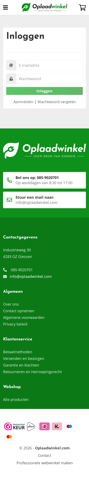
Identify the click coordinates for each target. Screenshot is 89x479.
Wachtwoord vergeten (56, 101)
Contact (44, 455)
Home (44, 7)
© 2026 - (44, 447)
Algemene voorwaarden (23, 317)
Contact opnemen (18, 310)
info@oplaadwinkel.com (31, 276)
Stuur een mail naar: (37, 200)
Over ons (11, 304)
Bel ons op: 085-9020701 (44, 180)
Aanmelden (23, 101)
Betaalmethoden (17, 351)
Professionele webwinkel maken (45, 462)
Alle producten (16, 399)
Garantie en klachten (21, 365)
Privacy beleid (15, 324)
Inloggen (44, 90)
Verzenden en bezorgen (23, 358)
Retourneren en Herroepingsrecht (32, 371)
